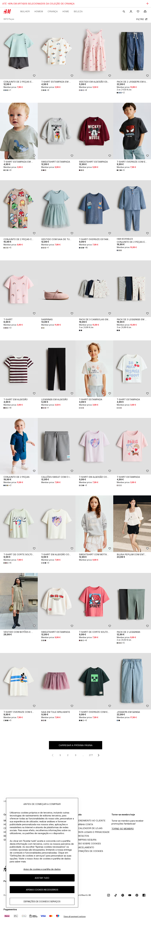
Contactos (82, 836)
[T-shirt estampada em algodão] (57, 51)
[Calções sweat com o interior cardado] (57, 446)
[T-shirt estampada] (94, 368)
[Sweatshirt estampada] (57, 131)
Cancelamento (85, 847)
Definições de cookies (89, 851)
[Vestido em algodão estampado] (94, 51)
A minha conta (84, 824)
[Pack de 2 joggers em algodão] (132, 51)
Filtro (140, 19)
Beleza (78, 11)
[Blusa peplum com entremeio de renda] (132, 523)
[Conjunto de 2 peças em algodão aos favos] (132, 208)
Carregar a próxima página (75, 745)
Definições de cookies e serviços (42, 901)
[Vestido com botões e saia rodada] (19, 601)
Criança (53, 11)
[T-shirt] (19, 288)
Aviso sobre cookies (88, 843)
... (83, 755)
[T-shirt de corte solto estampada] (19, 523)
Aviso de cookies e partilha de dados (42, 869)
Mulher (25, 11)
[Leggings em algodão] (57, 368)
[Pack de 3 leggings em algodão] (132, 288)
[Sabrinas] (57, 288)
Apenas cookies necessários (42, 889)
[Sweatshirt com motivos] (94, 523)
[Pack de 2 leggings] (132, 601)
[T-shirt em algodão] (19, 368)
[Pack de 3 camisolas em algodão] (94, 288)
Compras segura (86, 839)
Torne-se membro (122, 828)
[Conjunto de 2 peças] (19, 446)
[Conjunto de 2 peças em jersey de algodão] (19, 51)
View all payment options (75, 916)
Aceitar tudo (42, 878)
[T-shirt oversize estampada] (94, 208)
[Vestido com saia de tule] (57, 208)
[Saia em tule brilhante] (57, 681)
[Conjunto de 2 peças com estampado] (19, 208)
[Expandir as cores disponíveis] (44, 170)
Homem (38, 11)
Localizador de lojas (89, 828)
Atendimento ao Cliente (90, 820)
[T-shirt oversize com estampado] (132, 131)
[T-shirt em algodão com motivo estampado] (94, 446)
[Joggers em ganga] (132, 681)
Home (65, 11)
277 (91, 755)
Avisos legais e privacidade (93, 832)
